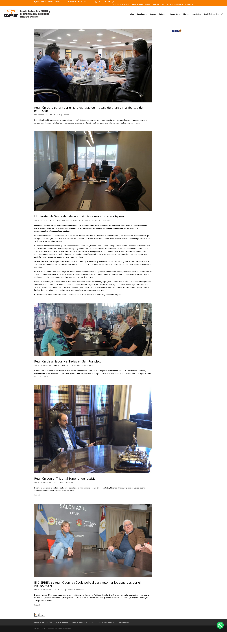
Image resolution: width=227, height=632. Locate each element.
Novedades (196, 14)
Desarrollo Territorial (76, 365)
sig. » (43, 615)
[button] (220, 625)
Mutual (186, 14)
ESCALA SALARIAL (137, 4)
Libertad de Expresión (100, 220)
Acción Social (175, 14)
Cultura (161, 14)
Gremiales (141, 14)
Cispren (66, 115)
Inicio (132, 14)
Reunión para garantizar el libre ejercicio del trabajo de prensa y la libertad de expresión (88, 109)
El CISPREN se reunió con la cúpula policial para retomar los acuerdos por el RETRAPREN (87, 584)
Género (153, 14)
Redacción (42, 115)
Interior (90, 365)
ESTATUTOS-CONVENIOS (174, 4)
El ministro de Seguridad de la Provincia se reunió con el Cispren (79, 216)
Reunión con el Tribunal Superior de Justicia (65, 478)
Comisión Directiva (211, 14)
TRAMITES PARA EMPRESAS (154, 4)
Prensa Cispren (44, 365)
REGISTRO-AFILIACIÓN (121, 4)
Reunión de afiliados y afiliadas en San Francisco (67, 361)
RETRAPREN (189, 4)
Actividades (67, 220)
